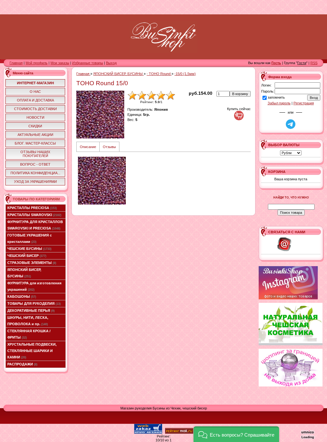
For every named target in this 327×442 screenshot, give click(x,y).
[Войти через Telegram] (290, 124)
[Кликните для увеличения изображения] (100, 115)
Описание (88, 147)
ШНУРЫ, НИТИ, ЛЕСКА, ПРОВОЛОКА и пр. (27, 321)
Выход (111, 63)
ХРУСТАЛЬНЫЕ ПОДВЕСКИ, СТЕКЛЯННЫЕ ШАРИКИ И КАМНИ (32, 350)
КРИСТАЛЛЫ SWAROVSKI (34, 215)
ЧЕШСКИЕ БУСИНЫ (29, 249)
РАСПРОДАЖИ (22, 364)
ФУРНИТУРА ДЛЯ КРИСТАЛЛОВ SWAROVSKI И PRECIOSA (35, 225)
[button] (236, 434)
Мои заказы (59, 63)
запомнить (276, 98)
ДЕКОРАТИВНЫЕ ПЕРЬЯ (31, 310)
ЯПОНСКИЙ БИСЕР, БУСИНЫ (24, 273)
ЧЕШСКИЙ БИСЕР (26, 256)
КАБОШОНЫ (21, 296)
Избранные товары (87, 63)
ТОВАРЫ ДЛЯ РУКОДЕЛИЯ (34, 303)
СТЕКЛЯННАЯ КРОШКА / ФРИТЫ (28, 334)
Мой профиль (37, 63)
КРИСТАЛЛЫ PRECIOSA (32, 208)
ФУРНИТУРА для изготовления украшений (34, 286)
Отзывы (109, 147)
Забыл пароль (279, 103)
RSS (313, 63)
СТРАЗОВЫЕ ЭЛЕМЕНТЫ (31, 263)
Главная (16, 63)
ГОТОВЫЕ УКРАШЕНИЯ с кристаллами (29, 238)
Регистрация (303, 103)
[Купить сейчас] (239, 115)
